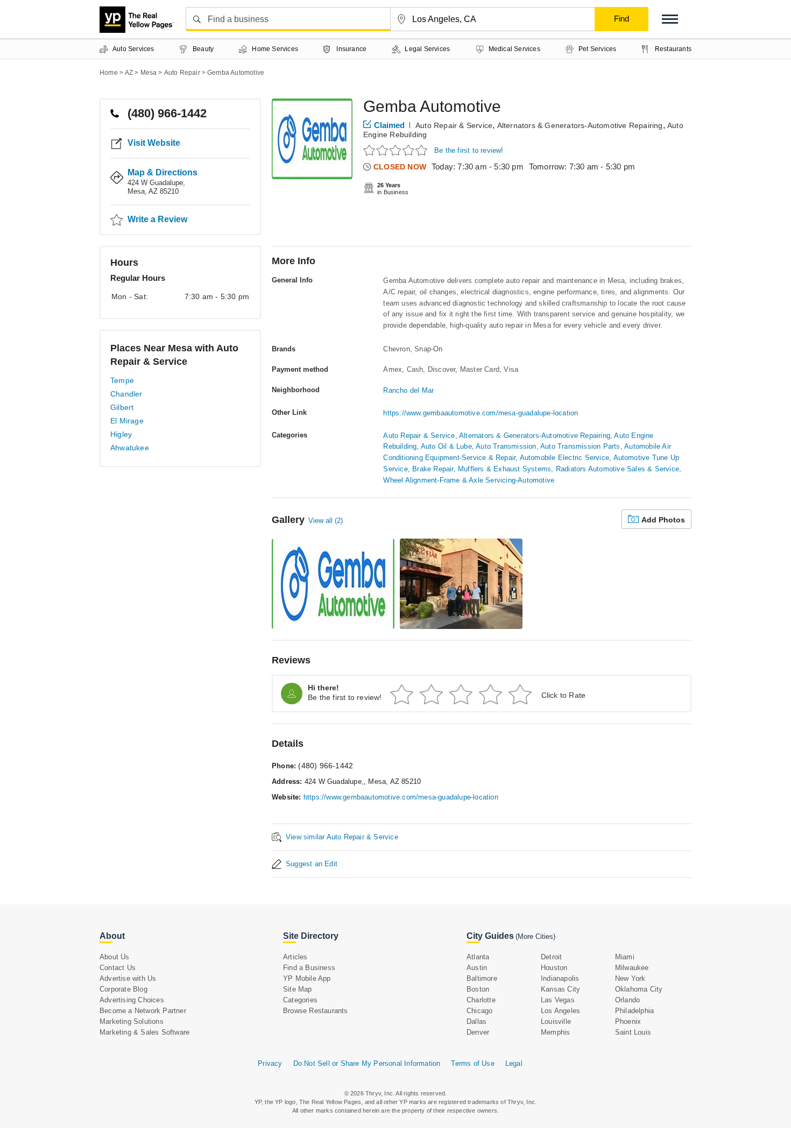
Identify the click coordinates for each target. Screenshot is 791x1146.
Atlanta (478, 957)
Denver (478, 1032)
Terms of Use (472, 1063)
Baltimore (482, 978)
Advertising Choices (132, 1000)
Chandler (126, 394)
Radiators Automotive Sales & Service (617, 469)
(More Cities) (535, 936)
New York (630, 978)
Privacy (270, 1063)
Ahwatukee (129, 447)
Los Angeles (560, 1011)
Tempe (122, 380)
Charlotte (481, 1000)
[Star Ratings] (396, 149)
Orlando (627, 1000)
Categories (300, 1000)
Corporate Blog (123, 989)
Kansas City (560, 989)
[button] (670, 19)
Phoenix (628, 1021)
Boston (478, 989)
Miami (624, 957)
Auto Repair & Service (453, 125)
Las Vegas (558, 1000)
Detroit (551, 957)
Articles (295, 957)
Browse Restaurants (315, 1011)
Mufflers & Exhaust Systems (504, 469)
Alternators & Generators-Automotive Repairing (580, 125)
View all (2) (325, 521)
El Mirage (127, 420)
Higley (121, 434)
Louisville (556, 1021)
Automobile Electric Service (564, 458)
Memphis (555, 1032)
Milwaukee (632, 968)
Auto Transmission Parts (580, 446)
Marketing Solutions (132, 1021)
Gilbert (121, 407)
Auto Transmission (506, 446)
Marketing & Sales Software (144, 1032)
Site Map (297, 989)
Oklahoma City (639, 989)
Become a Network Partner (143, 1011)
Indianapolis (560, 978)
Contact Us (118, 968)
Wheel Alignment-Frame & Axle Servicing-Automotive (468, 480)
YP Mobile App (307, 978)
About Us (115, 957)
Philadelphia (634, 1011)
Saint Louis (633, 1032)
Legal (513, 1063)
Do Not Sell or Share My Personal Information (367, 1063)
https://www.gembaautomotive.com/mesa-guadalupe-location (480, 413)
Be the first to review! (469, 150)
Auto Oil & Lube (446, 446)
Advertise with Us (128, 978)
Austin (477, 968)
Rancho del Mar (408, 390)
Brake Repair (432, 469)
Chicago (479, 1011)
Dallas (476, 1021)
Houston (554, 968)
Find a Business (309, 968)
